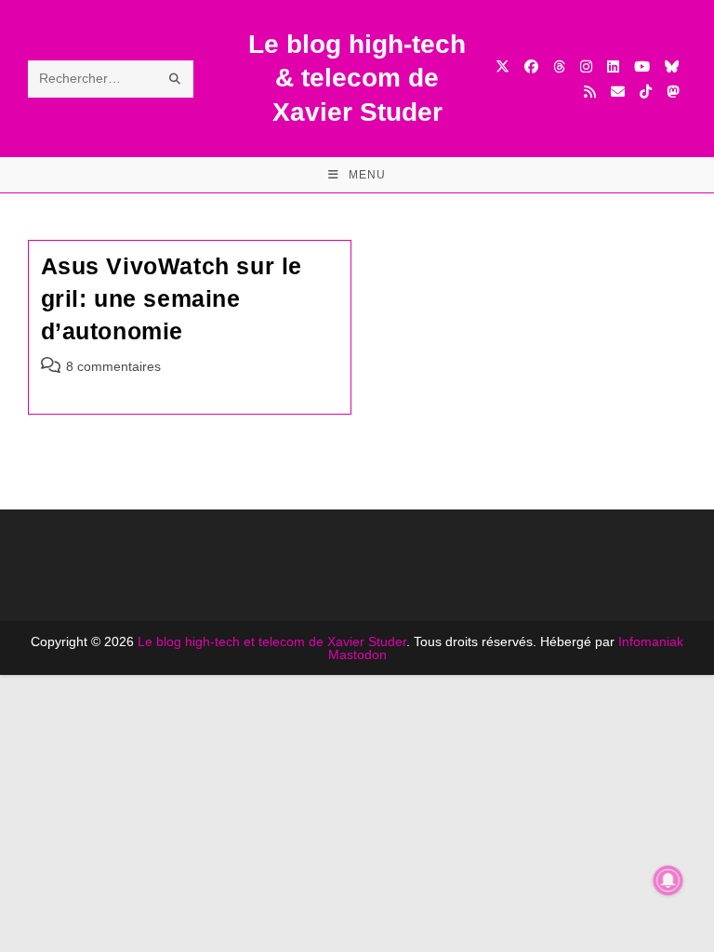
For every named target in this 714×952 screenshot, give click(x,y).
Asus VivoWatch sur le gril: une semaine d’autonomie (172, 298)
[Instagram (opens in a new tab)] (586, 66)
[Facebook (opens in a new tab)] (531, 66)
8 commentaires (113, 366)
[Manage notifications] (668, 880)
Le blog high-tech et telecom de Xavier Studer (272, 641)
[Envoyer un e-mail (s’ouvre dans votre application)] (617, 92)
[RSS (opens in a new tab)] (589, 92)
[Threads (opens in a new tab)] (559, 66)
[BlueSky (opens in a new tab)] (671, 66)
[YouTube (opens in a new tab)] (642, 66)
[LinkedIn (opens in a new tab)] (613, 66)
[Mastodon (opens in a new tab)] (672, 92)
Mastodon (357, 654)
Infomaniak (650, 641)
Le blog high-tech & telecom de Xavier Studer (357, 78)
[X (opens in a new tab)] (502, 66)
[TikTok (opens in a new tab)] (645, 92)
